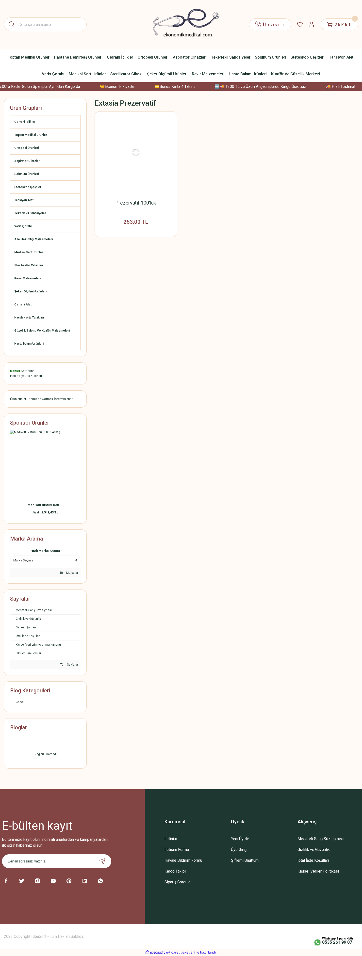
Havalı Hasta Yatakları (29, 317)
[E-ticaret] (180, 952)
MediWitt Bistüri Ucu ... (45, 505)
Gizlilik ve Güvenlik (313, 849)
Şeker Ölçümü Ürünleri (30, 291)
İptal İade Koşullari (313, 860)
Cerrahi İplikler (24, 122)
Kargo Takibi (175, 871)
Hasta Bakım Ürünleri (29, 343)
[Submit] (102, 861)
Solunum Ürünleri (26, 174)
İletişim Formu (177, 849)
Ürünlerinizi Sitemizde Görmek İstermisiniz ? (41, 399)
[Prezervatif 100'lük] (136, 153)
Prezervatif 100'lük (135, 203)
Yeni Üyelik (240, 838)
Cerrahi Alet (23, 304)
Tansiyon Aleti (24, 200)
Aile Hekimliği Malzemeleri (33, 239)
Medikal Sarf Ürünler (28, 252)
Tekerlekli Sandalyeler (30, 213)
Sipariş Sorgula (177, 882)
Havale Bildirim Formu (183, 860)
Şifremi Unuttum (245, 860)
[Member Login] (312, 24)
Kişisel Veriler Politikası (318, 871)
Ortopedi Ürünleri (26, 148)
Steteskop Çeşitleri (28, 187)
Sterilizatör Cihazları (28, 265)
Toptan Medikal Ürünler (30, 135)
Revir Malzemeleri (27, 278)
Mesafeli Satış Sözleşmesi (320, 838)
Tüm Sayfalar (69, 664)
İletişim (171, 838)
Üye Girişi (239, 849)
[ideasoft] (155, 952)
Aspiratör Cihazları (27, 161)
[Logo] (181, 24)
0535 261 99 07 (337, 942)
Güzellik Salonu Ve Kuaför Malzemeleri (42, 330)
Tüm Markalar (68, 572)
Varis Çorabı (23, 226)
